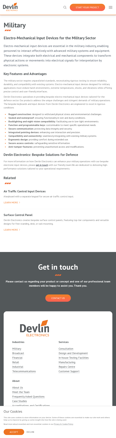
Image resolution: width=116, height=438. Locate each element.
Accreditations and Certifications (31, 405)
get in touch (42, 164)
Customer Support (69, 371)
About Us (17, 387)
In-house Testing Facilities (74, 357)
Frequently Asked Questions (28, 396)
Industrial (17, 366)
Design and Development (73, 353)
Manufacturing (67, 362)
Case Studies (19, 401)
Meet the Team (21, 392)
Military (16, 348)
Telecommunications (24, 371)
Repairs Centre (67, 366)
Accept (14, 431)
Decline (30, 432)
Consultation (66, 348)
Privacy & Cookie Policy (63, 424)
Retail (15, 362)
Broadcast (18, 353)
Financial (17, 357)
